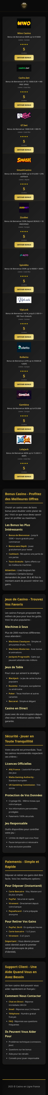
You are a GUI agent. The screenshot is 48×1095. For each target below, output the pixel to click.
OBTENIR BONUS (24, 57)
